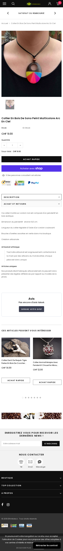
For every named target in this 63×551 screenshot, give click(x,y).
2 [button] (25, 397)
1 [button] (22, 397)
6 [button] (37, 397)
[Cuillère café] (31, 416)
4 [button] (31, 397)
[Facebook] (2, 504)
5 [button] (34, 397)
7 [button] (40, 397)
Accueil (4, 23)
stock (3, 128)
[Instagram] (8, 504)
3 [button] (28, 397)
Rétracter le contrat (47, 545)
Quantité (5, 140)
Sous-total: (6, 151)
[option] (32, 13)
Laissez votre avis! (31, 309)
